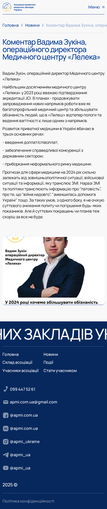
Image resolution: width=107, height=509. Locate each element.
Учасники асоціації (20, 370)
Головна (10, 25)
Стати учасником (60, 370)
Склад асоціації (17, 362)
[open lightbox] (53, 271)
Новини (32, 25)
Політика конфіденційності (28, 501)
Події (48, 362)
